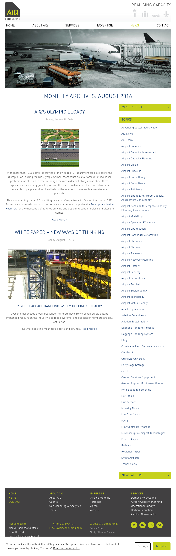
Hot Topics (127, 396)
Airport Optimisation (133, 229)
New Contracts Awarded (135, 427)
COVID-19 (127, 352)
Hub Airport (128, 402)
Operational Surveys (143, 506)
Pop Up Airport (130, 439)
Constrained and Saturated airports (142, 346)
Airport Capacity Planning (136, 158)
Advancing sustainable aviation (139, 127)
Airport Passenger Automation (139, 235)
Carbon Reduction (142, 510)
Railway (126, 445)
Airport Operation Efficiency (138, 222)
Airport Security (130, 272)
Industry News (130, 408)
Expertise (105, 25)
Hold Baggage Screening (136, 389)
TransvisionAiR (130, 464)
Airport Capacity (131, 146)
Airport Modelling (132, 216)
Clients (53, 502)
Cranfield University (133, 359)
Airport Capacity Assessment (138, 152)
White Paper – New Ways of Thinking (59, 232)
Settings (143, 546)
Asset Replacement (133, 309)
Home (10, 25)
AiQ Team (127, 140)
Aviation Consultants (133, 315)
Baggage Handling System (137, 334)
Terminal (95, 502)
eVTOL (125, 371)
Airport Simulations (133, 278)
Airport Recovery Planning (137, 259)
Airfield (94, 510)
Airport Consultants (133, 183)
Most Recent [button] (132, 107)
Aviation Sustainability (134, 321)
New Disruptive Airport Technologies (143, 433)
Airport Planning (131, 247)
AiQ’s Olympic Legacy (59, 112)
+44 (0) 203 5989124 (63, 524)
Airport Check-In (131, 171)
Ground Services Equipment (138, 377)
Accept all (162, 546)
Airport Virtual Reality (134, 303)
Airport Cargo (129, 165)
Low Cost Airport (131, 414)
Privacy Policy (96, 528)
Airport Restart (130, 266)
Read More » (59, 219)
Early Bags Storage (133, 365)
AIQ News (127, 134)
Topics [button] (127, 119)
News (134, 25)
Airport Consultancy (133, 177)
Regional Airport (131, 451)
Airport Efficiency (131, 189)
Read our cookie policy (66, 548)
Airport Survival (130, 284)
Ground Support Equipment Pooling (142, 383)
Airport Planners (131, 241)
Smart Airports (130, 458)
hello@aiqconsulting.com (67, 528)
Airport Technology (132, 297)
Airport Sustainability (134, 290)
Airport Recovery (131, 253)
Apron (94, 506)
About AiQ (40, 25)
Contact (163, 25)
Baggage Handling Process (137, 328)
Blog (124, 340)
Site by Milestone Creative (102, 532)
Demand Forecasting (143, 497)
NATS (124, 420)
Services (72, 25)
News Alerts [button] (132, 475)
